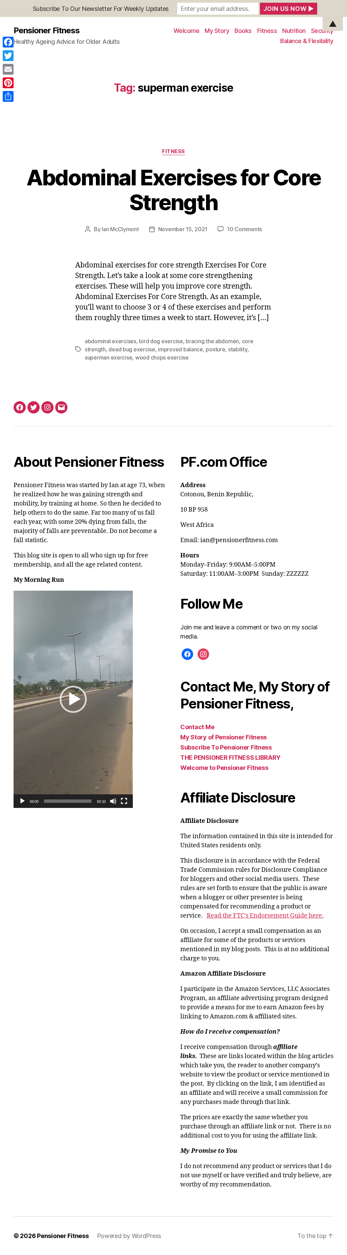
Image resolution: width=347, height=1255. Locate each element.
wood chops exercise (162, 357)
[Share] (8, 96)
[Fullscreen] (124, 801)
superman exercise (108, 357)
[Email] (8, 69)
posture (215, 349)
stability (237, 349)
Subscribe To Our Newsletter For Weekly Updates (101, 8)
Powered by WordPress (129, 1235)
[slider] (68, 801)
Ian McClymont (120, 229)
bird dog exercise (161, 341)
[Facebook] (8, 42)
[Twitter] (8, 55)
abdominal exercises (110, 341)
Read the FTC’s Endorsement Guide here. (265, 916)
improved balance (180, 349)
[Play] (22, 801)
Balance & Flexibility (306, 40)
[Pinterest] (8, 83)
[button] (73, 699)
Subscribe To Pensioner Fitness (226, 747)
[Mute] (113, 801)
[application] (73, 699)
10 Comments (244, 229)
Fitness (173, 151)
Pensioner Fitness (62, 1235)
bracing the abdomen (212, 341)
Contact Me (197, 727)
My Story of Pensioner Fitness (223, 737)
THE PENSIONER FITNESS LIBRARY (230, 757)
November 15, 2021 (182, 229)
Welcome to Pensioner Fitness (224, 767)
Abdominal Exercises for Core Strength (173, 189)
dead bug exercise (131, 349)
